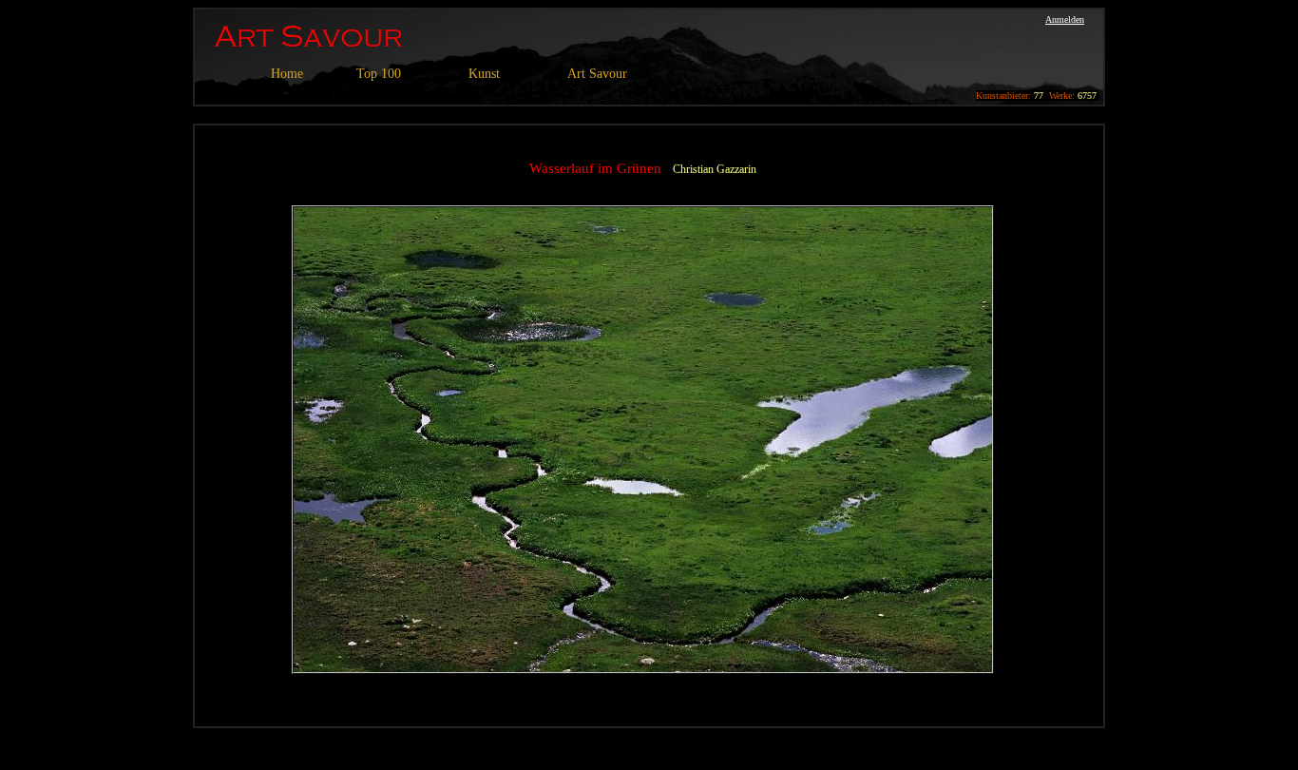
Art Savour (597, 74)
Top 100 (378, 74)
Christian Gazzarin (714, 169)
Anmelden (1064, 19)
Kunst (484, 74)
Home (287, 74)
